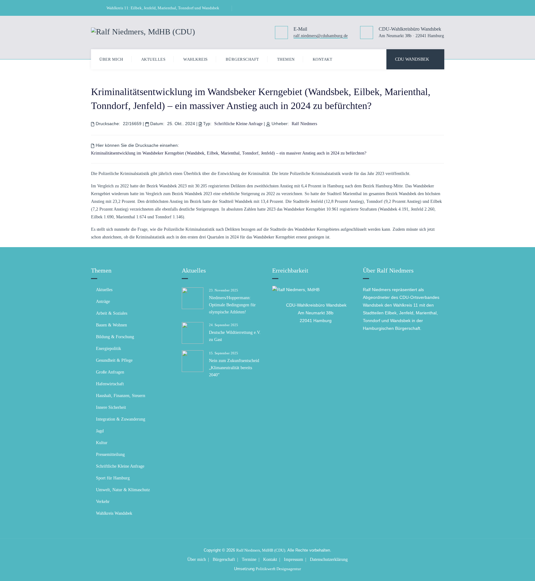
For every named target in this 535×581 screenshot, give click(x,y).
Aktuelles (153, 59)
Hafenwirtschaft (110, 384)
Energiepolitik (108, 348)
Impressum (293, 559)
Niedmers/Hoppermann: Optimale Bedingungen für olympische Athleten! (232, 304)
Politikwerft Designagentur (278, 568)
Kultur (101, 442)
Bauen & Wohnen (111, 325)
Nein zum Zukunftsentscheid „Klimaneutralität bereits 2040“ (234, 367)
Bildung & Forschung (115, 336)
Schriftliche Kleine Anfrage (238, 123)
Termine (249, 559)
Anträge (103, 301)
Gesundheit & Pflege (114, 360)
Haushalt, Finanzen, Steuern (120, 395)
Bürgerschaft (242, 59)
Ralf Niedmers (304, 123)
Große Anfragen (110, 372)
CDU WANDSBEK (412, 59)
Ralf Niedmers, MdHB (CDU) (260, 550)
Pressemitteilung (110, 454)
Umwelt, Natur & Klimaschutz (123, 489)
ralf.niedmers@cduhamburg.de (321, 36)
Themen (286, 59)
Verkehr (103, 501)
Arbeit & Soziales (111, 313)
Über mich (111, 59)
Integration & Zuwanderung (120, 419)
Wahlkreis (195, 59)
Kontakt (323, 59)
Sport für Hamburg (113, 478)
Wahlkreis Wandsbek (114, 513)
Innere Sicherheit (111, 407)
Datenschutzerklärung (329, 559)
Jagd (100, 431)
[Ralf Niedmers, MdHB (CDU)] (143, 31)
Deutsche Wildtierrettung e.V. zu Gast (235, 336)
